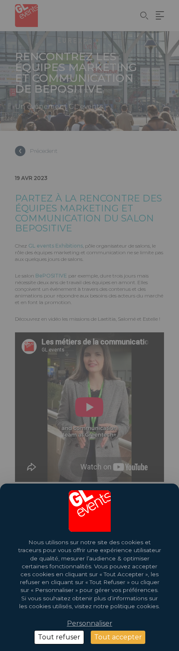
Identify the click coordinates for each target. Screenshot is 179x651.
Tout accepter (118, 637)
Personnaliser (89, 623)
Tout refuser (59, 637)
